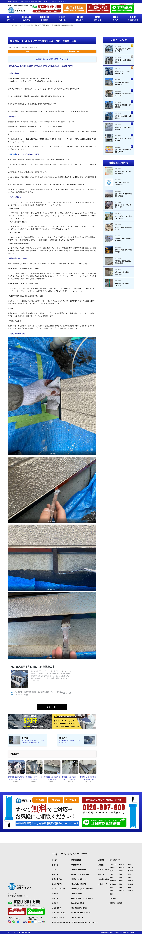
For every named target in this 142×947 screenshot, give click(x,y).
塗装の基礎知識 (76, 860)
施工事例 (79, 18)
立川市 (130, 864)
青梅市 (130, 874)
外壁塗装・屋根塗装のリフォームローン (84, 922)
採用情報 (55, 898)
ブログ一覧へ (52, 707)
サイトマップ (12, 932)
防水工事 (101, 874)
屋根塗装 (101, 865)
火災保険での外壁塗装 (78, 884)
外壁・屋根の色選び (59, 912)
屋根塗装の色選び (58, 917)
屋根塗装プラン (57, 884)
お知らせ (97, 18)
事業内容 (44, 18)
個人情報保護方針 (25, 932)
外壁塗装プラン (57, 879)
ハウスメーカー (103, 884)
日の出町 (130, 890)
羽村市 (111, 871)
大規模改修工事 (103, 879)
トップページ (9, 18)
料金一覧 (62, 18)
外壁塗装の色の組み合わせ (61, 922)
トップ (54, 860)
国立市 (111, 894)
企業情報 (26, 18)
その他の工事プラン (59, 889)
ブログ (115, 18)
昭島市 (121, 884)
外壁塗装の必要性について (80, 879)
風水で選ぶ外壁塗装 (77, 903)
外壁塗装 (12, 154)
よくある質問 (56, 908)
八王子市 (121, 890)
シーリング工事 (103, 869)
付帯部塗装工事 (73, 51)
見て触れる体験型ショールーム (81, 912)
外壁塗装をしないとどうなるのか (82, 889)
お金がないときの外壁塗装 (80, 874)
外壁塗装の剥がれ (77, 893)
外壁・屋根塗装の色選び (79, 908)
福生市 (111, 890)
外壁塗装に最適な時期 (78, 869)
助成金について (76, 865)
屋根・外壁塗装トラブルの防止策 (82, 898)
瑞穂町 (130, 887)
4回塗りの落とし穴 (77, 917)
